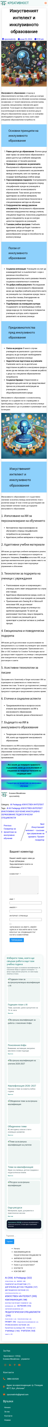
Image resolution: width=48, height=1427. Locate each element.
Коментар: (15, 874)
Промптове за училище (15, 1328)
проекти (9, 1334)
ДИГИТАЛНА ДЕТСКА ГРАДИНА (21, 1287)
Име (12, 899)
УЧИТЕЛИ (28, 1331)
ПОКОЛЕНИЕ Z (10, 1319)
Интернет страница (19, 916)
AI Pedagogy (16, 804)
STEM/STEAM (10, 1281)
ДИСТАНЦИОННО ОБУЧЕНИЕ (17, 1290)
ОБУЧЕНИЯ (24, 1306)
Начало (17, 1249)
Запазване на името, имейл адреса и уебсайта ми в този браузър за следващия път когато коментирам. (23, 931)
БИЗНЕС (21, 1281)
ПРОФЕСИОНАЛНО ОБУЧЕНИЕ (26, 1262)
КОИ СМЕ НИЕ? (20, 1271)
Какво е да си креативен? (24, 1265)
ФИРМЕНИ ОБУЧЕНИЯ (22, 1258)
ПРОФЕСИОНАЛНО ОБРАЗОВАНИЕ (27, 1322)
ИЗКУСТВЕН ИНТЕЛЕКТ (33, 804)
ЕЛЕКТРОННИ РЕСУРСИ (13, 1293)
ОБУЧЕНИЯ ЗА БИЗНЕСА (14, 1309)
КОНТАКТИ (18, 1268)
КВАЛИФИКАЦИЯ (16, 1300)
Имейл (13, 907)
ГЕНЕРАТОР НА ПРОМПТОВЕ (17, 1284)
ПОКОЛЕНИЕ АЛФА (24, 1319)
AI (8, 808)
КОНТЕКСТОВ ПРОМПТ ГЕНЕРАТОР (18, 1303)
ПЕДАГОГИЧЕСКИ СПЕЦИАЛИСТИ (22, 1314)
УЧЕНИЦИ (30, 1328)
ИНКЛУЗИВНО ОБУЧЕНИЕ (13, 811)
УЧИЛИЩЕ (12, 1331)
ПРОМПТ (10, 1322)
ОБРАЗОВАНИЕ (10, 1306)
